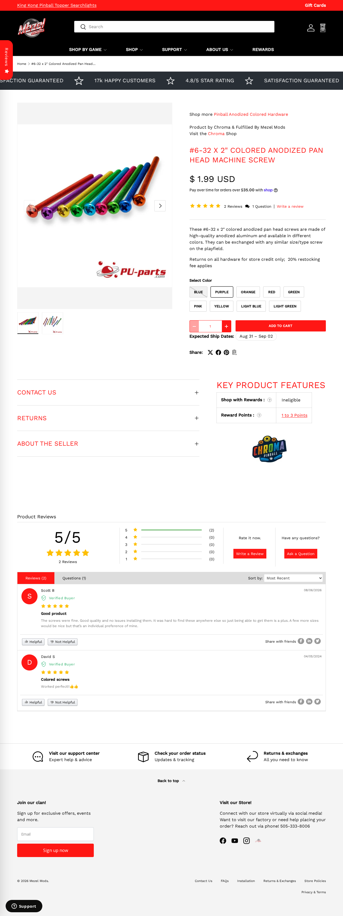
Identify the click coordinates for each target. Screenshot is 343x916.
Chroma (216, 133)
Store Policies (315, 881)
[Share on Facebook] (218, 352)
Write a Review (250, 554)
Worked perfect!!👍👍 (59, 686)
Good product (53, 613)
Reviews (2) (35, 578)
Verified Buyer (62, 598)
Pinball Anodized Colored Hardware (251, 114)
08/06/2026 (313, 590)
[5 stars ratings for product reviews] (67, 553)
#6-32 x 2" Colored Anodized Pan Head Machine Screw (63, 63)
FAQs (225, 881)
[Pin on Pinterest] (226, 352)
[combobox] (174, 26)
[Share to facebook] (301, 641)
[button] (206, 206)
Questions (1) (74, 578)
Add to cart (280, 326)
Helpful (35, 642)
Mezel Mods (38, 881)
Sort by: (255, 578)
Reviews (6, 57)
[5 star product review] (55, 606)
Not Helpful (64, 642)
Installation (246, 881)
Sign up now (55, 850)
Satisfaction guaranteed (292, 80)
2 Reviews (234, 206)
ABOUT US (217, 49)
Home (21, 63)
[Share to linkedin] (309, 641)
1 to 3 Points (294, 415)
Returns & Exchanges (279, 881)
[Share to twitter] (317, 641)
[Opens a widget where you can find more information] (23, 906)
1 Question (261, 206)
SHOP (132, 49)
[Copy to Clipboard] (234, 352)
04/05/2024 (313, 656)
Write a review (290, 206)
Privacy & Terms (313, 892)
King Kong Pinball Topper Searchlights (56, 5)
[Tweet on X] (210, 352)
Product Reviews (36, 516)
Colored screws (55, 679)
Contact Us (203, 881)
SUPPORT (172, 49)
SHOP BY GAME (85, 49)
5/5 (67, 537)
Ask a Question (301, 554)
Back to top (169, 781)
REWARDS (263, 49)
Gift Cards (315, 5)
